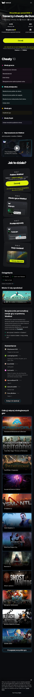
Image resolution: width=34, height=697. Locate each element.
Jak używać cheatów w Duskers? (16, 332)
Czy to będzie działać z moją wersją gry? (17, 336)
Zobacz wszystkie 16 (7, 283)
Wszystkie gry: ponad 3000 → (20, 13)
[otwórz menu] (31, 2)
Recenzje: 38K (11, 26)
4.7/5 (11, 24)
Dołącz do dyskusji (12, 401)
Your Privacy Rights (16, 692)
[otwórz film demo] (17, 148)
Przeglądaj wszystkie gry (17, 650)
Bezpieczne (10, 30)
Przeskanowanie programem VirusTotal (11, 32)
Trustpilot (20, 329)
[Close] (31, 680)
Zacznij (17, 183)
